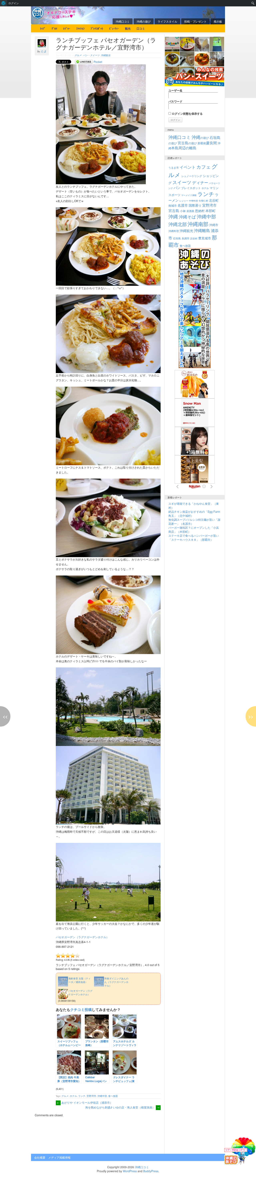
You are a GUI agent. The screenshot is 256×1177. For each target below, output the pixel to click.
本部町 (210, 210)
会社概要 (39, 1157)
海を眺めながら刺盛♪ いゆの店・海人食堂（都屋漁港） (122, 1107)
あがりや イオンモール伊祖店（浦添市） (85, 1102)
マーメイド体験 (189, 195)
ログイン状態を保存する (187, 114)
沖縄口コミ (123, 21)
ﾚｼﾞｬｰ (66, 28)
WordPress (130, 1171)
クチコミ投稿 (81, 1009)
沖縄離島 (202, 230)
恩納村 (200, 210)
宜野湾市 (91, 1095)
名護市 (183, 205)
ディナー (200, 182)
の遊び (200, 138)
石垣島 (177, 238)
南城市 (172, 205)
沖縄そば (187, 217)
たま (43, 51)
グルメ (78, 55)
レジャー (183, 200)
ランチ (81, 1095)
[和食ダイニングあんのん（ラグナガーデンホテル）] (112, 976)
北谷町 (214, 200)
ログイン (13, 3)
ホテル (73, 1095)
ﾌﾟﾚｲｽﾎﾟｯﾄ (97, 28)
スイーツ (181, 182)
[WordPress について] (3, 3)
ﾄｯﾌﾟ (43, 28)
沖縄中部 (102, 1095)
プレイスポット (191, 188)
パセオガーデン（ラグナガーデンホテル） (82, 937)
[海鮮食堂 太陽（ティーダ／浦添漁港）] (76, 976)
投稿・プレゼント (195, 21)
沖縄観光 (105, 55)
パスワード (175, 101)
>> (250, 716)
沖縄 (173, 216)
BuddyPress (150, 1171)
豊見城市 (204, 238)
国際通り (195, 205)
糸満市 (185, 238)
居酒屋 (190, 211)
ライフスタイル (167, 21)
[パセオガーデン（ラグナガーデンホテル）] (76, 988)
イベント (188, 167)
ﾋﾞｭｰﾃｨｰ (114, 28)
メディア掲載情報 (59, 1157)
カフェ (203, 166)
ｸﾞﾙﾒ (54, 28)
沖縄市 (213, 224)
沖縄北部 (177, 224)
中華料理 (193, 200)
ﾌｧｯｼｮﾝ (80, 28)
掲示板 (218, 21)
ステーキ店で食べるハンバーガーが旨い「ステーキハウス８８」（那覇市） (193, 538)
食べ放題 (113, 1095)
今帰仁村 (203, 200)
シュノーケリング (191, 176)
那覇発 (207, 143)
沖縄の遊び (144, 21)
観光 (128, 28)
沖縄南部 (198, 223)
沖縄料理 (173, 231)
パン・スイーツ (91, 55)
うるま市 (173, 167)
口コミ (141, 28)
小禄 (183, 211)
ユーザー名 (175, 90)
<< (5, 716)
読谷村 (193, 238)
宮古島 (173, 210)
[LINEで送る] (84, 62)
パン (177, 187)
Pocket (98, 62)
